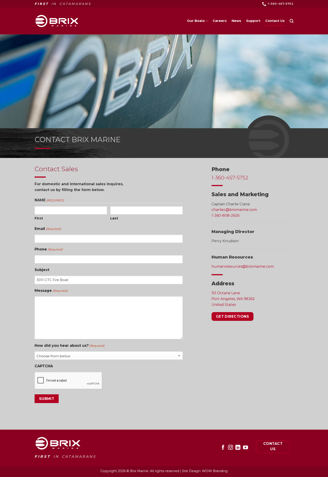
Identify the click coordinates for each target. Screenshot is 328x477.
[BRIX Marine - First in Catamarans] (57, 20)
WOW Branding (215, 471)
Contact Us (275, 21)
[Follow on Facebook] (222, 448)
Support (253, 21)
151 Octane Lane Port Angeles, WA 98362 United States (233, 299)
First (39, 218)
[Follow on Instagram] (230, 448)
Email (48, 229)
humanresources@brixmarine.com (243, 266)
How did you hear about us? (69, 345)
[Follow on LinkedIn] (237, 448)
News (236, 21)
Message (51, 290)
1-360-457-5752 (230, 177)
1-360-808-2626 (225, 215)
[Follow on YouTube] (245, 448)
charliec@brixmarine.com (234, 210)
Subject (42, 270)
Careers (220, 21)
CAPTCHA (44, 366)
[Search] (291, 21)
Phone (49, 249)
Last (114, 218)
